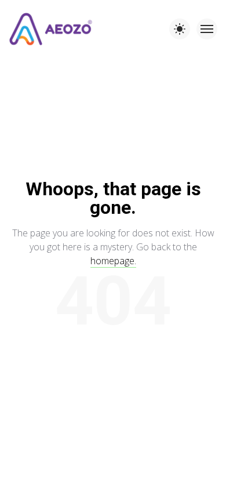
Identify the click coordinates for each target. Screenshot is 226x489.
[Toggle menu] (206, 29)
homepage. (113, 260)
